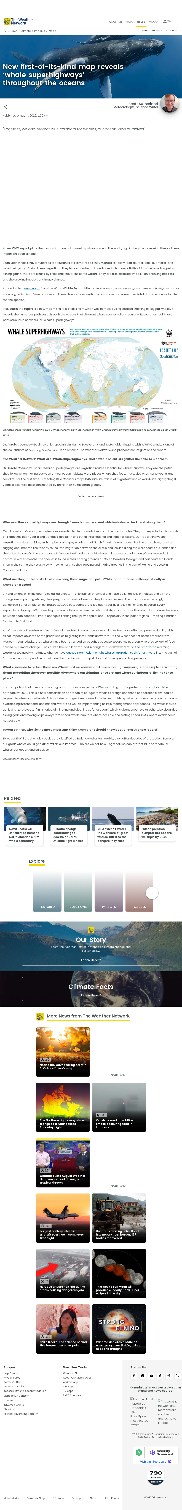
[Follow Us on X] (177, 1376)
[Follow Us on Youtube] (151, 1376)
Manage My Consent (16, 1395)
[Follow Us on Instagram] (142, 1376)
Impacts (39, 31)
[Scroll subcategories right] (152, 893)
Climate (26, 31)
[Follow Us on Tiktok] (160, 1376)
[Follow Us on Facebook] (133, 1376)
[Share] (5, 106)
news (14, 31)
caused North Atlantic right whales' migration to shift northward (111, 653)
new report (32, 288)
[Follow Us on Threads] (168, 1376)
